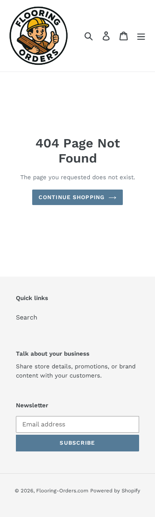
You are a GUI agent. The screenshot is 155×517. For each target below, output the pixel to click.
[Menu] (141, 36)
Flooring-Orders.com (62, 491)
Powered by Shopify (115, 491)
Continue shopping (72, 197)
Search (26, 317)
